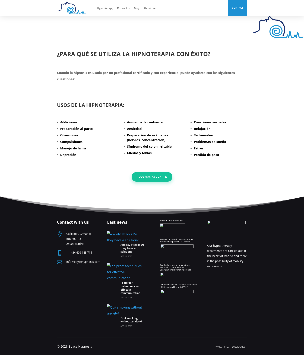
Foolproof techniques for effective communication (130, 288)
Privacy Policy (222, 346)
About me (150, 8)
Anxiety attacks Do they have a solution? (132, 248)
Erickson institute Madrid (171, 220)
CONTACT (237, 7)
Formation (123, 8)
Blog (137, 8)
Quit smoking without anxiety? (131, 319)
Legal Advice (238, 346)
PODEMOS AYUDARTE (152, 176)
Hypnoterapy (105, 8)
